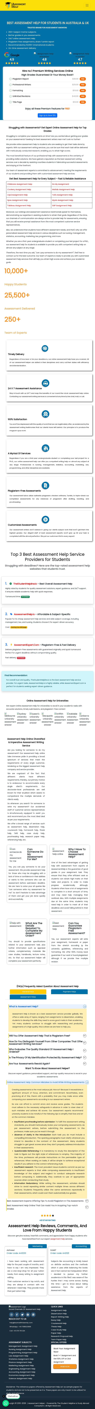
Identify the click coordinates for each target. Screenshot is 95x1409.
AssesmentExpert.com (26, 644)
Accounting (81, 1246)
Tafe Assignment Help (62, 194)
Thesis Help (56, 1326)
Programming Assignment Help (23, 1352)
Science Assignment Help (20, 1378)
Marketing (37, 1246)
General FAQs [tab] (28, 991)
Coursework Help (59, 1323)
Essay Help (56, 1320)
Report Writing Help (60, 1316)
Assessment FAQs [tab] (28, 997)
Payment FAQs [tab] (69, 991)
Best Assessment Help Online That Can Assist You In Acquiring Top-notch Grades (42, 1207)
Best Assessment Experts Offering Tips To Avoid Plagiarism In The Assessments (45, 1200)
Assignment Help (59, 1310)
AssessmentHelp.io (24, 614)
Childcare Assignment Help (19, 184)
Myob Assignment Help (62, 200)
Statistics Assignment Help (21, 1359)
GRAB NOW (65, 1366)
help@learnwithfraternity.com (21, 1323)
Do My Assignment (60, 184)
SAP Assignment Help (62, 205)
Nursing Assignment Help (20, 1349)
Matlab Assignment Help (63, 189)
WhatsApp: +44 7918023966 (20, 1327)
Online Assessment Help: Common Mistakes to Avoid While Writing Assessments (45, 1082)
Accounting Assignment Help (22, 1372)
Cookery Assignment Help (19, 189)
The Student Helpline (66, 1403)
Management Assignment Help (23, 1346)
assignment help (57, 1239)
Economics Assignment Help (22, 1375)
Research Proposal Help (62, 1336)
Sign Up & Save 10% (47, 115)
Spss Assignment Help (17, 200)
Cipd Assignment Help (17, 194)
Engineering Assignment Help (22, 1368)
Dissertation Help (59, 1313)
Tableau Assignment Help (19, 205)
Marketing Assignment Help (21, 1365)
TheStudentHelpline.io (25, 583)
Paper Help (56, 1333)
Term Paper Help (58, 1339)
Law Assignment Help (18, 1355)
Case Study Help (58, 1329)
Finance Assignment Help (20, 1362)
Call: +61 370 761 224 (17, 1331)
